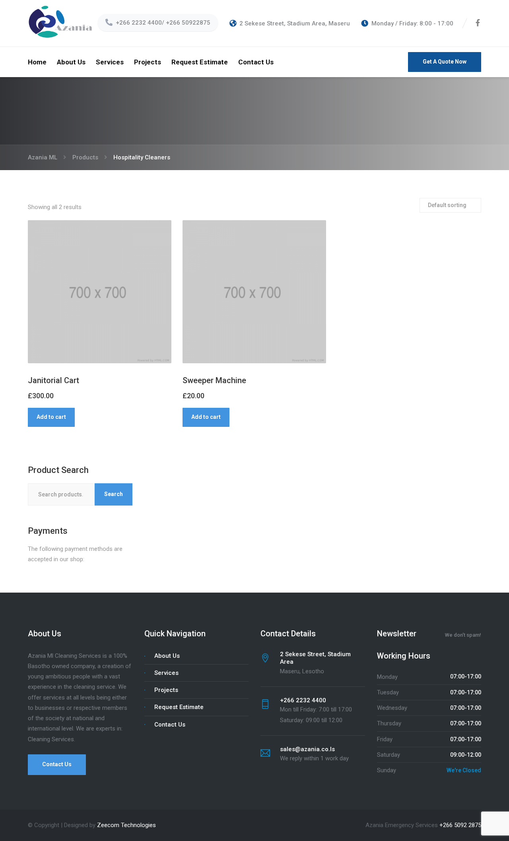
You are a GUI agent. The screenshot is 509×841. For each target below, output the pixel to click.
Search (113, 494)
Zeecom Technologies (126, 825)
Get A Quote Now (444, 61)
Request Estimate (199, 62)
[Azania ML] (61, 23)
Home (37, 62)
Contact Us (256, 62)
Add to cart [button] (51, 417)
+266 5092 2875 (460, 825)
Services (110, 62)
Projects (147, 62)
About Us (71, 62)
